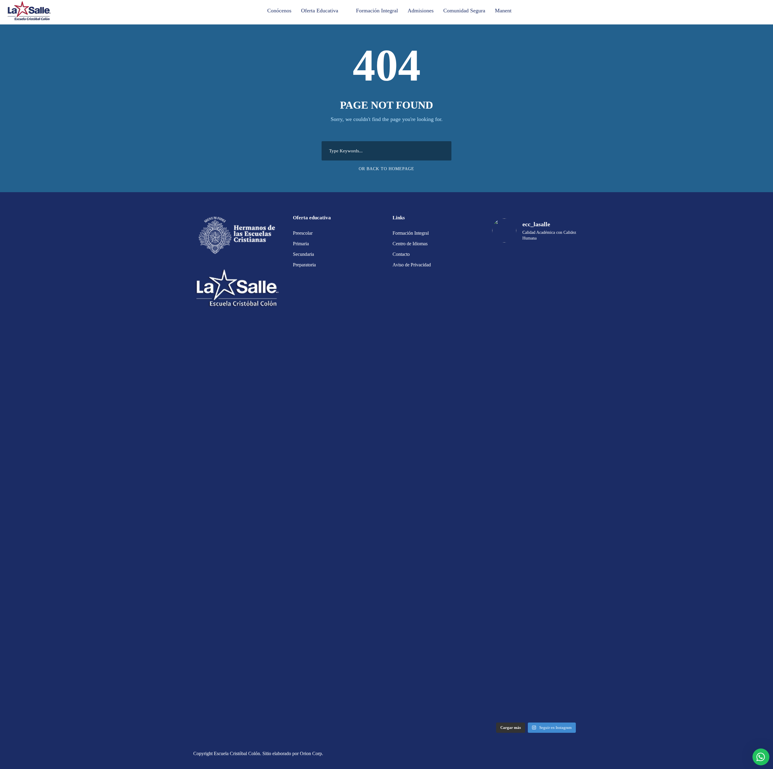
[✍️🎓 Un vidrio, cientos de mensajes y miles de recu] (558, 594)
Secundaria (303, 254)
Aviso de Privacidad (412, 264)
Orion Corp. (311, 753)
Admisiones (421, 11)
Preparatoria (304, 264)
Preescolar (303, 233)
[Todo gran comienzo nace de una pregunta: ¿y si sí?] (514, 536)
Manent (503, 11)
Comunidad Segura (464, 11)
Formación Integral (377, 11)
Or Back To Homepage (386, 169)
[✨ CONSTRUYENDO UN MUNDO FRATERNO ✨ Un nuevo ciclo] (514, 360)
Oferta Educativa (319, 11)
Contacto (401, 254)
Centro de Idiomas (410, 243)
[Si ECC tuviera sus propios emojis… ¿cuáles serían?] (558, 295)
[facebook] (567, 754)
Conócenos (279, 11)
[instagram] (577, 754)
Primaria (301, 243)
